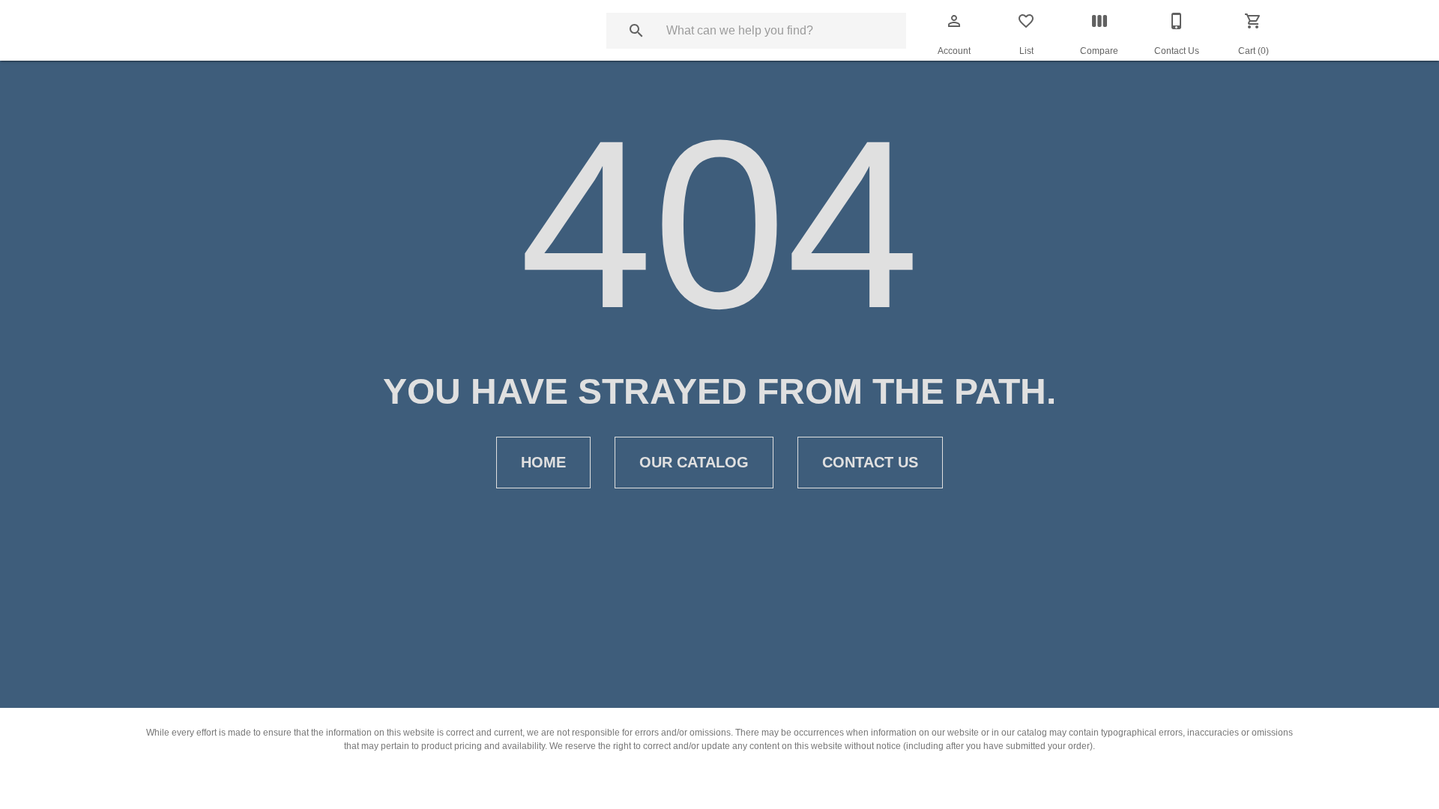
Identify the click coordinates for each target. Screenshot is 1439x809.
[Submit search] (636, 30)
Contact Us (870, 462)
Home (543, 462)
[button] (954, 21)
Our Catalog (694, 462)
